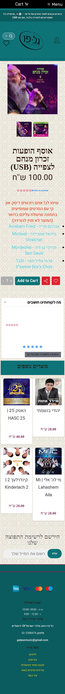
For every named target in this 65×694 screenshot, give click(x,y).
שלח (54, 553)
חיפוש (32, 654)
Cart (19, 4)
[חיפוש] (10, 36)
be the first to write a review (42, 354)
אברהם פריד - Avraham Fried (34, 226)
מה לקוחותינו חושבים (44, 302)
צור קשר (32, 675)
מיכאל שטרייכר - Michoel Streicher (34, 237)
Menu (57, 4)
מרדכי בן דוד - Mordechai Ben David (34, 250)
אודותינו (32, 660)
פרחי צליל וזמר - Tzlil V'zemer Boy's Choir (34, 264)
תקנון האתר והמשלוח (32, 665)
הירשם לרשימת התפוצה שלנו (32, 540)
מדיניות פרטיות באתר (32, 670)
